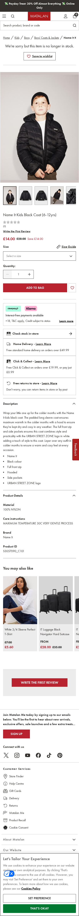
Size (6, 247)
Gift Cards (15, 791)
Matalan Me (16, 813)
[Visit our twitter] (6, 755)
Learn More (43, 344)
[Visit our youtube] (28, 755)
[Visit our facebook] (38, 755)
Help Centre (16, 783)
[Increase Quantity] (29, 274)
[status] (18, 274)
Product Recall (17, 820)
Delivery (14, 798)
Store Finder (16, 776)
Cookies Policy (30, 889)
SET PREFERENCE (39, 898)
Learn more (66, 321)
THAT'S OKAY (39, 908)
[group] (9, 645)
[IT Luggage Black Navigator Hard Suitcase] (56, 600)
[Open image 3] (41, 195)
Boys (27, 37)
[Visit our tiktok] (49, 755)
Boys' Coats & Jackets (46, 37)
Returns (13, 805)
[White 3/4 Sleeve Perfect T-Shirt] (20, 600)
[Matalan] (39, 16)
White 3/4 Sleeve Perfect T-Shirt (20, 632)
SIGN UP (16, 734)
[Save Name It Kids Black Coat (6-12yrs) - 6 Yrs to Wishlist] (29, 56)
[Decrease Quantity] (7, 274)
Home (6, 37)
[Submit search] (12, 16)
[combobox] (39, 256)
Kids (17, 37)
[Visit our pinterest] (60, 755)
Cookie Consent (18, 827)
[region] (39, 884)
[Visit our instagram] (17, 755)
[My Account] (65, 16)
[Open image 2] (25, 195)
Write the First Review (16, 231)
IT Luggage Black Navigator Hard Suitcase (54, 632)
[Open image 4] (57, 195)
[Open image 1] (9, 195)
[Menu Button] (4, 16)
